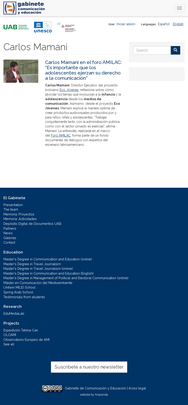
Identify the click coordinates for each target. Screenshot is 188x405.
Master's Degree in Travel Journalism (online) (38, 268)
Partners (9, 228)
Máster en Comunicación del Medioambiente (37, 283)
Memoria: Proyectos (18, 214)
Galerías (9, 238)
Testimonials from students (24, 297)
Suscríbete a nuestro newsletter (89, 367)
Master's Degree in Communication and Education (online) (47, 259)
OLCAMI (9, 335)
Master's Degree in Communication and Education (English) (48, 273)
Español (164, 24)
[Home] (24, 8)
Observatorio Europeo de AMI (26, 340)
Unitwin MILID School (19, 287)
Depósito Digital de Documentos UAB (32, 224)
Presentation (13, 205)
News (8, 233)
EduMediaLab (13, 313)
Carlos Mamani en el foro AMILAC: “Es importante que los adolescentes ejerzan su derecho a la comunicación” (83, 70)
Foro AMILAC (61, 135)
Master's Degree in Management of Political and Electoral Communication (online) (65, 278)
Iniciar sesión (126, 24)
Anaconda (101, 394)
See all (8, 344)
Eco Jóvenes (69, 90)
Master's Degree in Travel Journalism (32, 264)
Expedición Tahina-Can (20, 330)
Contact (9, 242)
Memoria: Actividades (20, 219)
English (178, 24)
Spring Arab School (18, 292)
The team (10, 209)
